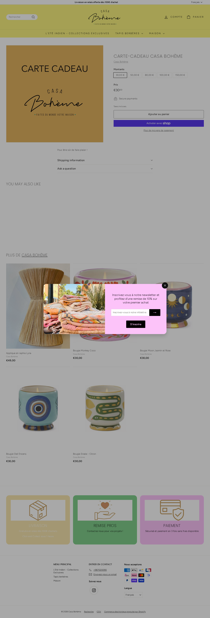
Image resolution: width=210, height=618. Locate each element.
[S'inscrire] (154, 312)
